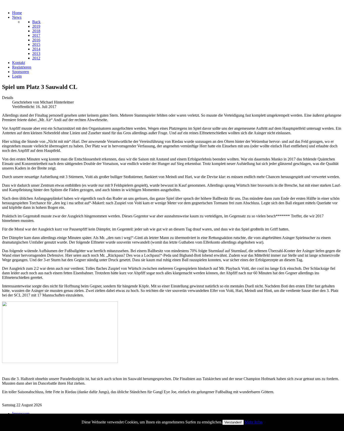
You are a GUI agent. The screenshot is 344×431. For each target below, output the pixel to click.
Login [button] (17, 76)
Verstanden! (233, 422)
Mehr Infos (253, 422)
